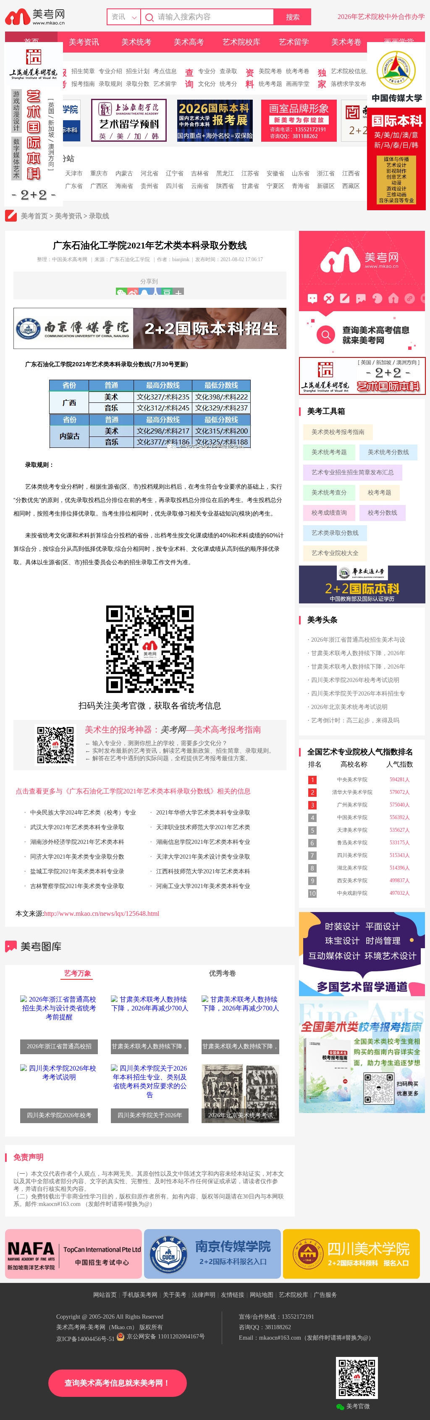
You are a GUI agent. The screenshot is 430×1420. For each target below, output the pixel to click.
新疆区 (326, 186)
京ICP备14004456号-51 (85, 1339)
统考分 (228, 84)
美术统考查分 (329, 492)
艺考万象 (77, 973)
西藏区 (351, 186)
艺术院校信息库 (351, 71)
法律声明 (203, 1295)
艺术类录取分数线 (335, 533)
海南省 (124, 186)
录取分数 (137, 84)
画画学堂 (297, 84)
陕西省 (225, 186)
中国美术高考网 (69, 259)
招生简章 (83, 71)
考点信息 (165, 71)
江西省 (351, 173)
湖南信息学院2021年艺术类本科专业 (203, 842)
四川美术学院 (352, 855)
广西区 (99, 186)
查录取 (228, 71)
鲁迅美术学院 (352, 843)
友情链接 (232, 1295)
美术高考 (189, 42)
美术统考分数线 (388, 452)
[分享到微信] (121, 291)
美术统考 (136, 42)
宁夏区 (275, 186)
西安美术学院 (352, 880)
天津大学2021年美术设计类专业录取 (203, 857)
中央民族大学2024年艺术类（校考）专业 (83, 812)
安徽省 (275, 173)
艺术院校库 (241, 42)
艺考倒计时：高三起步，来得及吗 (355, 720)
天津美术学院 (352, 830)
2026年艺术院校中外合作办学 (381, 16)
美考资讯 (84, 42)
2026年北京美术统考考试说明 (349, 707)
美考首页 (34, 215)
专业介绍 (110, 71)
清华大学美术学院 (352, 792)
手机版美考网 (139, 1295)
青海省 (300, 186)
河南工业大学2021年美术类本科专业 (203, 886)
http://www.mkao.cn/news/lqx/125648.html (101, 913)
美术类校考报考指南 (338, 432)
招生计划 (137, 71)
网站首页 (105, 1295)
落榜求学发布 (348, 84)
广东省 (74, 186)
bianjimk (180, 259)
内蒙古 (124, 173)
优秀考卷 (222, 973)
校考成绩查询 (329, 513)
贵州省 (149, 186)
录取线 (99, 215)
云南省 (200, 186)
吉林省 (200, 173)
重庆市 (99, 173)
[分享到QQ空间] (144, 291)
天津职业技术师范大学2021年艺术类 (203, 827)
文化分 (207, 84)
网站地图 (261, 1295)
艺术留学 (294, 42)
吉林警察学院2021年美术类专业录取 (77, 886)
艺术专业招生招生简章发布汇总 (353, 472)
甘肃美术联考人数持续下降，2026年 (358, 653)
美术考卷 (346, 42)
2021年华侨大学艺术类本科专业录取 (203, 812)
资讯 (118, 16)
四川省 (175, 186)
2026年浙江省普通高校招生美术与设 (358, 640)
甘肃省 (250, 186)
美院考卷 (270, 71)
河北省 (149, 173)
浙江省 (326, 173)
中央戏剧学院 (352, 893)
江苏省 (250, 173)
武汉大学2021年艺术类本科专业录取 (77, 827)
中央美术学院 (352, 780)
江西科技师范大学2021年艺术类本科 (203, 871)
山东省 (300, 173)
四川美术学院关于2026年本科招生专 (358, 693)
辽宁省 (175, 173)
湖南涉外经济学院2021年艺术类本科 (77, 842)
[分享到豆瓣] (167, 291)
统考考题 (270, 84)
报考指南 (83, 84)
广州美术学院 (352, 805)
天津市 (74, 173)
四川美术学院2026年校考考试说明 (355, 680)
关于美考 (174, 1295)
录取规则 (110, 84)
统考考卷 (297, 71)
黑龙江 (225, 173)
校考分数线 (382, 513)
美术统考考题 (329, 452)
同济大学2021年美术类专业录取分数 (77, 857)
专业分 (207, 71)
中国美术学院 (352, 817)
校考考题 (379, 492)
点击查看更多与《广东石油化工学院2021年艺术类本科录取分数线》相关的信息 (133, 791)
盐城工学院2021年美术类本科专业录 (77, 871)
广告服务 (325, 1295)
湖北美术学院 (352, 868)
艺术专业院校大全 (335, 553)
